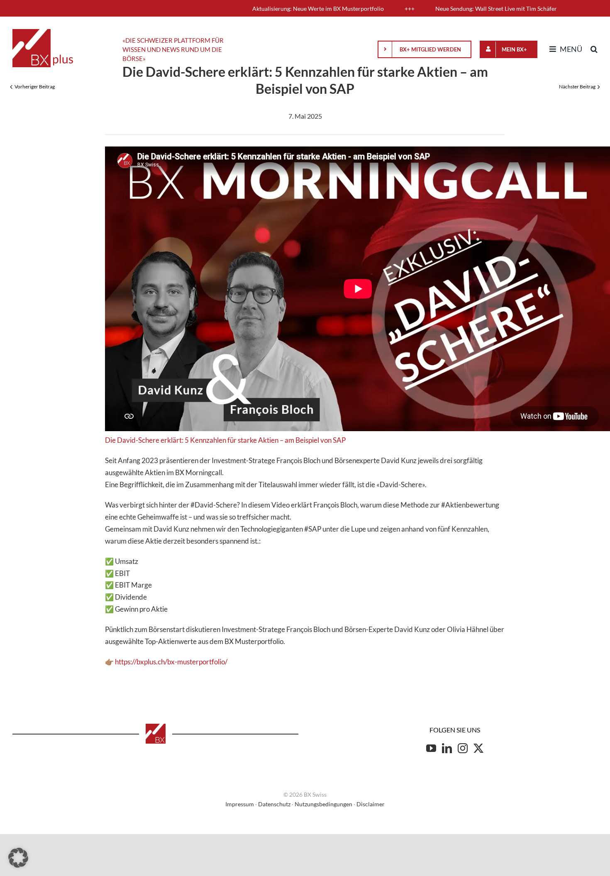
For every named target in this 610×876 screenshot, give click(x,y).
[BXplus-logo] (42, 32)
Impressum (239, 804)
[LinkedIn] (447, 748)
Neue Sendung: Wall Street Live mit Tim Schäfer (456, 8)
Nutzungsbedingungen (323, 804)
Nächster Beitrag (577, 86)
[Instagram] (463, 748)
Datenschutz (274, 804)
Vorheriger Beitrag (35, 86)
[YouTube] (431, 748)
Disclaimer (370, 804)
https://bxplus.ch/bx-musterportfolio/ (171, 661)
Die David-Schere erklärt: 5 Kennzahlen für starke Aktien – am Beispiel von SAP (225, 440)
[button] (594, 49)
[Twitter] (478, 748)
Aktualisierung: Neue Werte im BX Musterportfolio (278, 8)
